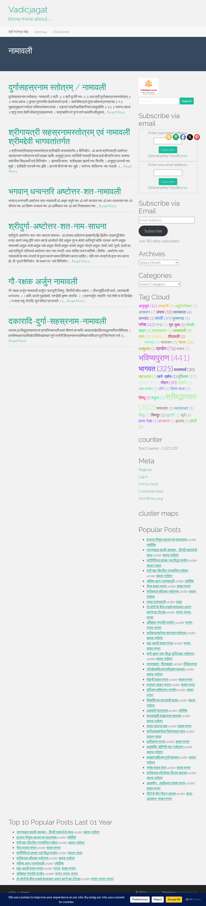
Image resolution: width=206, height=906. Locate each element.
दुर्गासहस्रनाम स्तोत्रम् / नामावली (57, 87)
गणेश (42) (147, 324)
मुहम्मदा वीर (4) (149, 382)
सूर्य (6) (186, 414)
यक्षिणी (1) (184, 382)
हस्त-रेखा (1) (148, 420)
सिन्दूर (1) (158, 414)
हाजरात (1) (167, 420)
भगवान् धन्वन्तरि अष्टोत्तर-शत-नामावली (64, 191)
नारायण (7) (169, 342)
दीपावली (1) (176, 336)
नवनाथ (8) (152, 342)
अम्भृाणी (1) (166, 305)
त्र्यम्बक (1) (159, 336)
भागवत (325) (156, 368)
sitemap (40, 31)
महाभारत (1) (148, 376)
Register (145, 469)
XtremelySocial (186, 892)
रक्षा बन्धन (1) (148, 388)
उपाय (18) (164, 311)
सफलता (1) (164, 408)
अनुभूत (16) (148, 305)
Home (24, 892)
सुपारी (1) (173, 414)
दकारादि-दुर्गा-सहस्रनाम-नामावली (57, 321)
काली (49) (163, 318)
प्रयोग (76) (166, 348)
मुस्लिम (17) (187, 376)
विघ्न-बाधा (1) (181, 388)
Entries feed (148, 484)
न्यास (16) (186, 342)
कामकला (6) (182, 311)
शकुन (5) (158, 397)
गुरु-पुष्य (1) (177, 324)
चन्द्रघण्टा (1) (162, 330)
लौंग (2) (164, 388)
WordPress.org (151, 498)
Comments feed (151, 491)
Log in (143, 476)
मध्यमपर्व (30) (184, 369)
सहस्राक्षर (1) (184, 408)
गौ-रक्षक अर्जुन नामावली (42, 281)
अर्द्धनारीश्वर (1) (186, 305)
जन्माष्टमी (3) (182, 330)
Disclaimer (61, 31)
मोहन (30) (169, 382)
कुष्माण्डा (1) (181, 318)
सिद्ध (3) (144, 414)
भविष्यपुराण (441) (164, 357)
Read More (116, 112)
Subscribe (153, 230)
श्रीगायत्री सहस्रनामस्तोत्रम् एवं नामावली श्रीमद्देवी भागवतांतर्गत (69, 136)
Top (13, 892)
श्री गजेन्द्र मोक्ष (18, 31)
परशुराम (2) (147, 348)
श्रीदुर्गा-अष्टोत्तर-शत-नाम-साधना (57, 226)
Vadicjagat (28, 10)
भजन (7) (183, 348)
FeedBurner (178, 155)
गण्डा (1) (162, 324)
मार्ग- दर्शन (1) (167, 376)
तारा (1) (144, 336)
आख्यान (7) (147, 311)
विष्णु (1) (145, 397)
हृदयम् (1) (183, 420)
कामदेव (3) (146, 318)
